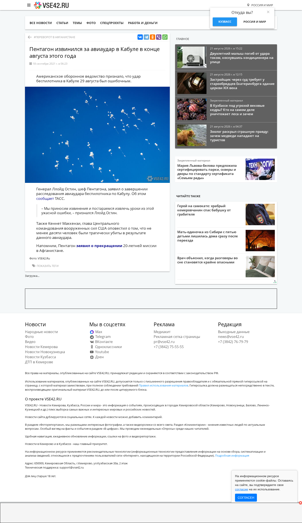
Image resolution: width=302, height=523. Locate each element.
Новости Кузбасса (40, 356)
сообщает (45, 198)
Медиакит (162, 331)
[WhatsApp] (165, 37)
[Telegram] (146, 37)
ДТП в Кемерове (39, 362)
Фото (29, 336)
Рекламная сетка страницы (177, 336)
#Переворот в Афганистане (54, 37)
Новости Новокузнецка (45, 351)
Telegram (102, 336)
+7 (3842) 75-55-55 (169, 346)
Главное (182, 39)
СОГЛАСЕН (246, 497)
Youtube (101, 351)
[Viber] (158, 37)
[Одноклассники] (152, 37)
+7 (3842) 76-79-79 (233, 341)
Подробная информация (232, 455)
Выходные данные (234, 331)
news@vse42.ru (231, 336)
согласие (241, 489)
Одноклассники (108, 346)
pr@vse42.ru (164, 341)
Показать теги (47, 266)
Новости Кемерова (41, 346)
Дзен (99, 356)
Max (98, 331)
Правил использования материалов (163, 385)
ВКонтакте (103, 341)
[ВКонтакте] (140, 37)
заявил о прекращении (99, 245)
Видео (30, 341)
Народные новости (41, 331)
